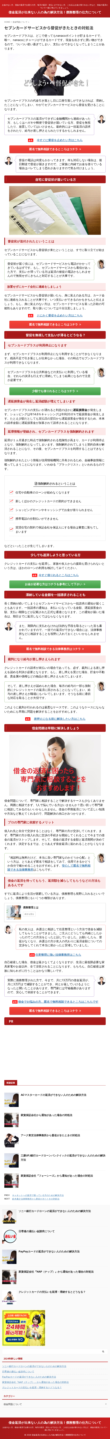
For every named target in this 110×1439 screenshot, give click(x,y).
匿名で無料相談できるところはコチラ (53, 149)
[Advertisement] (55, 1052)
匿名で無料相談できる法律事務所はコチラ (53, 649)
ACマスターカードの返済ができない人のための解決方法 (53, 1094)
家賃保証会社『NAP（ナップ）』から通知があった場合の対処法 (56, 1271)
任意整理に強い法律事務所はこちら (58, 954)
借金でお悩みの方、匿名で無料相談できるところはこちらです (58, 1001)
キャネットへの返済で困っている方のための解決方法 (38, 1195)
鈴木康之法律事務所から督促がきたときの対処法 (35, 1198)
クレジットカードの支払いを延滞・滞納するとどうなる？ (52, 1291)
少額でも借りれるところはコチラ (53, 391)
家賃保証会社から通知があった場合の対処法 (46, 1115)
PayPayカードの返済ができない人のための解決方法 (49, 1251)
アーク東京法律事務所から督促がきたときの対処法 (50, 1135)
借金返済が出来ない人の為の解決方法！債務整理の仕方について (55, 12)
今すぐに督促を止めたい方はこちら (60, 140)
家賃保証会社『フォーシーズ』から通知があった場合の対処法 (57, 1175)
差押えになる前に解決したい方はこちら (60, 719)
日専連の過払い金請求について (37, 1231)
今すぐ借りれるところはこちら (59, 575)
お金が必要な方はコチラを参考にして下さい (53, 584)
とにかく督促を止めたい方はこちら (60, 315)
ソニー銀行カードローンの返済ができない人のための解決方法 (55, 1211)
